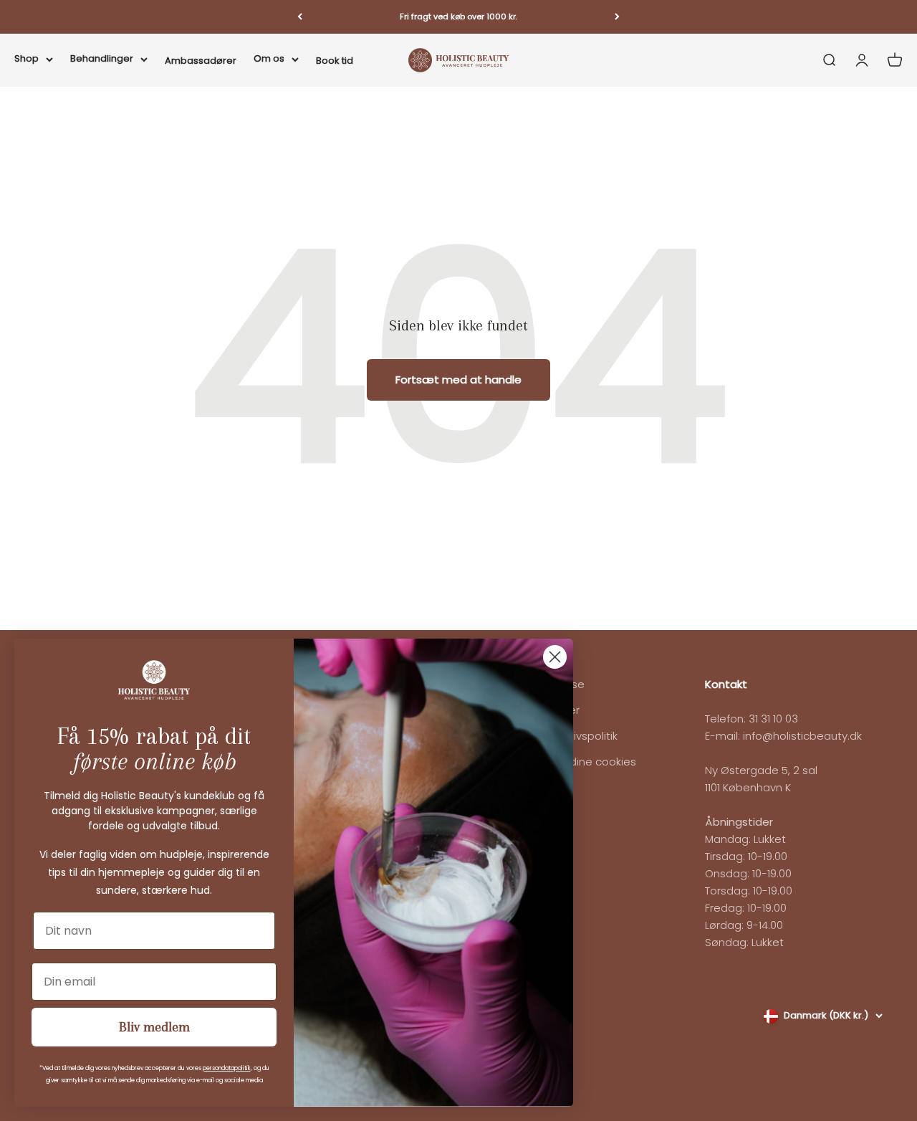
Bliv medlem (154, 1027)
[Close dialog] (554, 656)
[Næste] (617, 17)
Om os (269, 58)
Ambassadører (200, 60)
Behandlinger (101, 58)
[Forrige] (299, 17)
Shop (26, 58)
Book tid (334, 60)
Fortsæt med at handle (458, 379)
